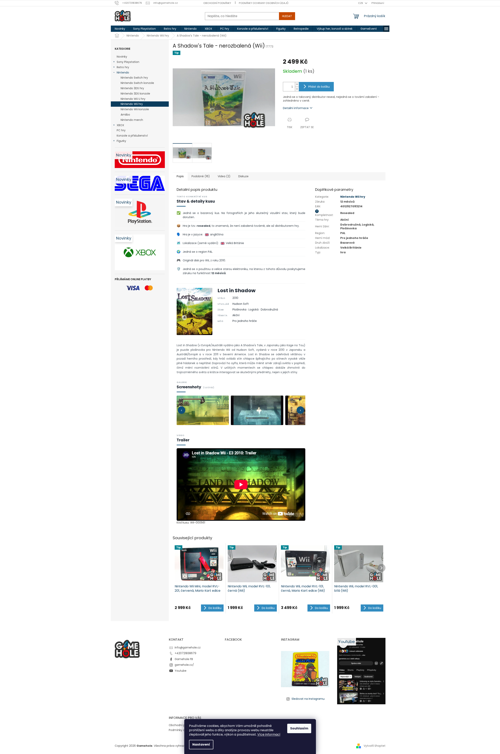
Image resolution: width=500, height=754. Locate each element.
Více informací (268, 734)
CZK (361, 3)
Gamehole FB (184, 659)
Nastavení (201, 744)
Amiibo (125, 115)
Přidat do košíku (319, 87)
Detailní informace (296, 108)
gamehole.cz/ (184, 665)
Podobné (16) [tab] (201, 176)
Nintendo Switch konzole (137, 83)
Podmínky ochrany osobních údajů (263, 3)
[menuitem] (120, 29)
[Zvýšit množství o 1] (297, 84)
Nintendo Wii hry (132, 104)
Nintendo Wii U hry (133, 99)
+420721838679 (185, 653)
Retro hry (123, 67)
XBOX (120, 125)
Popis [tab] (180, 176)
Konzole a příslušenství (132, 136)
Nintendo (123, 72)
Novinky (122, 57)
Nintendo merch (132, 120)
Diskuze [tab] (243, 176)
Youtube (180, 671)
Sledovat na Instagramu (308, 699)
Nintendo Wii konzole (135, 109)
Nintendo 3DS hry (132, 88)
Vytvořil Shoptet (374, 746)
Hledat (287, 16)
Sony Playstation (128, 62)
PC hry (121, 130)
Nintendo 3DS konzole (135, 94)
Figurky (121, 141)
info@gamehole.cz (188, 647)
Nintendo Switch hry (134, 78)
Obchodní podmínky (217, 3)
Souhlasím (299, 728)
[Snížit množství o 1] (297, 89)
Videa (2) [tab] (224, 176)
